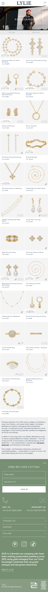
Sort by (36, 32)
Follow (7, 534)
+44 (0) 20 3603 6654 (12, 510)
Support (7, 527)
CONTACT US (9, 521)
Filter (12, 32)
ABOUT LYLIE (8, 570)
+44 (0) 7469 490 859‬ (36, 510)
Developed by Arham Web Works (9, 589)
